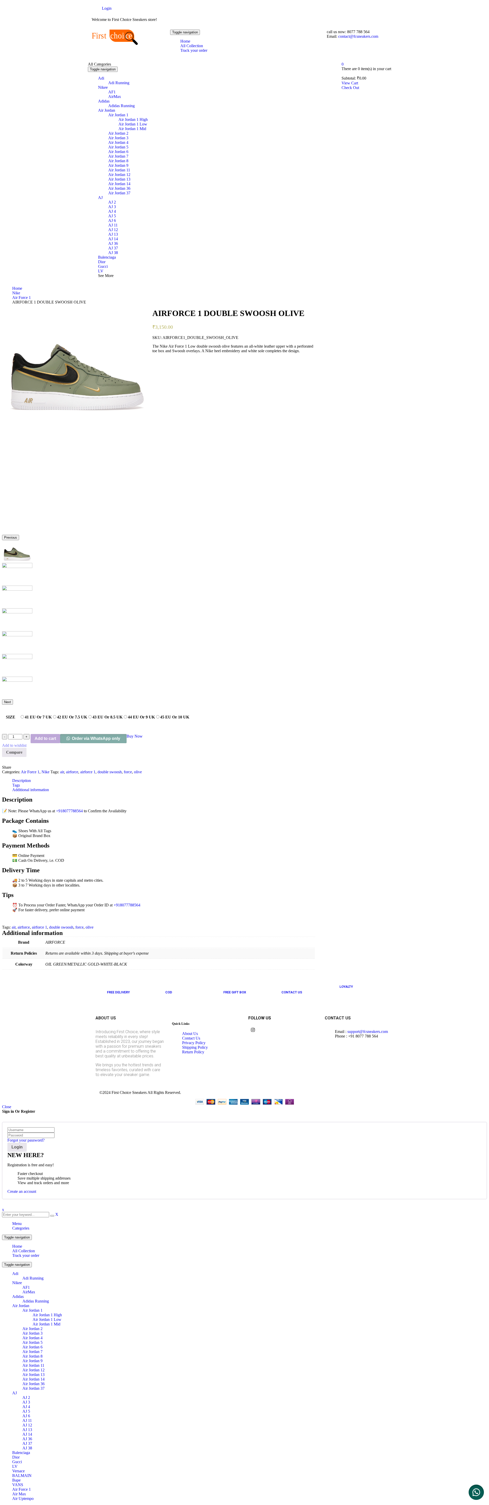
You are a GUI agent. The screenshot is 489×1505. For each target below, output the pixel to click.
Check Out (350, 87)
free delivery (118, 992)
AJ (14, 1393)
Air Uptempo (23, 1498)
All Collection (23, 1251)
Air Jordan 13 (33, 1374)
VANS (17, 1485)
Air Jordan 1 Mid (46, 1324)
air (62, 772)
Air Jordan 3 (32, 1333)
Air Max (19, 1494)
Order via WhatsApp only (96, 738)
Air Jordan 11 (33, 1365)
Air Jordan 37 (33, 1388)
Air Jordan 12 (33, 1370)
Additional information (30, 790)
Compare (14, 752)
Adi (15, 1273)
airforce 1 (88, 772)
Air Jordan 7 (32, 1351)
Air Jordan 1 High (47, 1315)
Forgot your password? (26, 1140)
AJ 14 (27, 1434)
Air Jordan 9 (32, 1361)
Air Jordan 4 (32, 1338)
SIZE (10, 717)
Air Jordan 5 (32, 1342)
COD (168, 992)
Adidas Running (35, 1301)
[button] (476, 1492)
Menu (17, 1223)
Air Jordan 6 (32, 1347)
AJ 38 (27, 1448)
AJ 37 (27, 1443)
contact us (291, 992)
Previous (10, 537)
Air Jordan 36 (33, 1384)
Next (7, 702)
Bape (16, 1480)
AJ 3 (26, 1402)
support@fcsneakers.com (367, 1031)
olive (138, 772)
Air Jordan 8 (32, 1356)
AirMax (28, 1292)
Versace (18, 1471)
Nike (16, 293)
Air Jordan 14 (33, 1379)
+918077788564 (69, 811)
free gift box (234, 992)
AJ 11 (27, 1420)
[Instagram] (252, 1029)
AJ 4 (26, 1407)
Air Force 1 (21, 297)
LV (15, 1466)
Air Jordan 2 (32, 1328)
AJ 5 (26, 1411)
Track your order (25, 1255)
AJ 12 (27, 1425)
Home (17, 288)
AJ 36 (27, 1439)
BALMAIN (22, 1475)
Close (6, 1107)
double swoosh (110, 772)
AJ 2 (26, 1397)
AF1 (26, 1287)
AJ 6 (26, 1416)
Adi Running (33, 1278)
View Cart (350, 83)
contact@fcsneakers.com (357, 36)
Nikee (17, 1283)
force (128, 772)
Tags (16, 785)
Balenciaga (21, 1452)
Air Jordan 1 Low (47, 1319)
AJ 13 (27, 1429)
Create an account (21, 1191)
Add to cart (45, 738)
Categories (20, 1228)
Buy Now (135, 736)
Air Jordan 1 (32, 1310)
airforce (72, 772)
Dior (16, 1457)
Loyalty (346, 987)
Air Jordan (20, 1306)
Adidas (18, 1296)
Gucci (17, 1462)
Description (21, 780)
